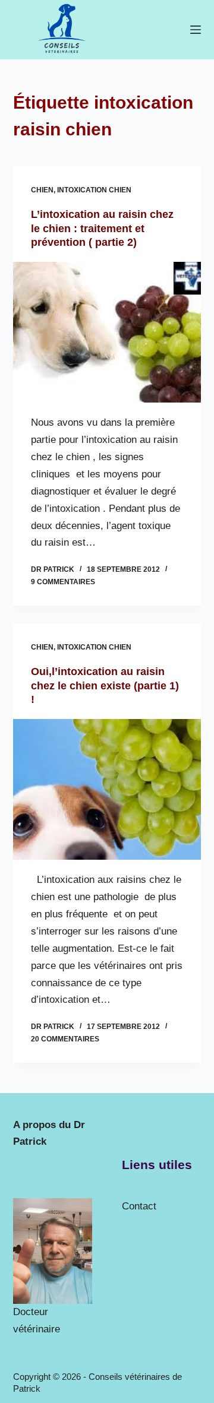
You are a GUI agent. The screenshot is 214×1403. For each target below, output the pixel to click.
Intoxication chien (94, 190)
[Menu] (195, 29)
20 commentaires (65, 1039)
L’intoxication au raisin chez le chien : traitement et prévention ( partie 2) (102, 228)
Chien (42, 190)
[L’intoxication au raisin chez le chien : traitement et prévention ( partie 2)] (107, 332)
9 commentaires (63, 582)
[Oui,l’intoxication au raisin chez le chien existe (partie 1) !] (107, 789)
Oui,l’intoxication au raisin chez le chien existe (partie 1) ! (105, 685)
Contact (139, 1206)
